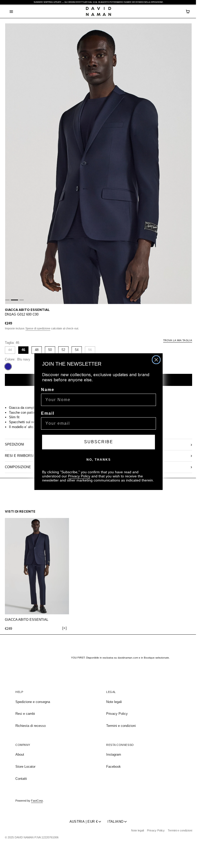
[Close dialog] (155, 360)
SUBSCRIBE (97, 442)
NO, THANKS (97, 459)
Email (46, 413)
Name (46, 389)
